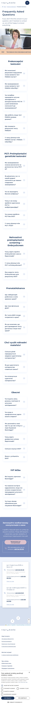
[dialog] (15, 688)
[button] (15, 74)
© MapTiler (12, 625)
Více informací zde (22, 682)
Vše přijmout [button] (7, 698)
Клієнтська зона (6, 663)
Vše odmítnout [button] (22, 698)
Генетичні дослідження (8, 644)
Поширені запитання (8, 668)
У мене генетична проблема (10, 655)
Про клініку (5, 661)
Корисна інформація (11, 6)
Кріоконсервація (7, 641)
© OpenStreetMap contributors (23, 625)
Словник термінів (7, 666)
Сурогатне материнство (9, 646)
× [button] (29, 672)
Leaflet (8, 625)
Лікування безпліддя (8, 639)
